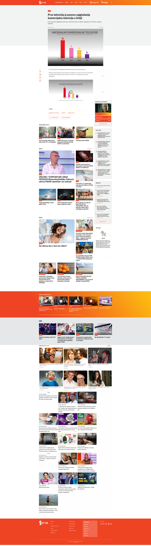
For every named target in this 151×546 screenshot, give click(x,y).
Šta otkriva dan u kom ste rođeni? (53, 246)
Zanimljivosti (79, 253)
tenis (41, 334)
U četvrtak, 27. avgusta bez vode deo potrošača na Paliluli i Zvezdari (84, 185)
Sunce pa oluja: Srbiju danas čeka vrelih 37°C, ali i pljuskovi (47, 141)
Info (49, 10)
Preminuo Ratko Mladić (82, 140)
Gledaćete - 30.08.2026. (59, 308)
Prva (51, 523)
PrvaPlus (86, 524)
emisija (66, 2)
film (71, 2)
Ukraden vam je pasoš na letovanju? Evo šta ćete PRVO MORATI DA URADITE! (84, 166)
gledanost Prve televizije (54, 112)
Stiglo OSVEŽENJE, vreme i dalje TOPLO (46, 203)
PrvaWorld (86, 528)
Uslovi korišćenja (72, 523)
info (96, 334)
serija (76, 2)
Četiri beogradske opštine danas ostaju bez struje (64, 203)
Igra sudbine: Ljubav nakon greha (60, 306)
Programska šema (59, 2)
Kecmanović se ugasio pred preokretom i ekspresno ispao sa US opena (84, 339)
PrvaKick (86, 531)
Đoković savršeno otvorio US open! (47, 338)
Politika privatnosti (72, 530)
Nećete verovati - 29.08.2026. (90, 307)
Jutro (41, 305)
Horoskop (98, 227)
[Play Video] (70, 92)
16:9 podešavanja (54, 530)
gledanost (64, 112)
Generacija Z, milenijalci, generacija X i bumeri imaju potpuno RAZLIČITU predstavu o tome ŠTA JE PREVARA (46, 279)
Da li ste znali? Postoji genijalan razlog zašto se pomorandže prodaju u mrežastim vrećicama (64, 279)
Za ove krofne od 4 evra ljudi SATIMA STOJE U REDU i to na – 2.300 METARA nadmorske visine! (84, 258)
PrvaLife (86, 533)
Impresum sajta (72, 521)
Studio (52, 528)
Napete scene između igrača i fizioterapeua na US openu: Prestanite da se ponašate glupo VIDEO (66, 340)
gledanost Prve (71, 112)
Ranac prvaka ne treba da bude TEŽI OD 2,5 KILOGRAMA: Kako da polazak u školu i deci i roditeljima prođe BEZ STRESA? (83, 206)
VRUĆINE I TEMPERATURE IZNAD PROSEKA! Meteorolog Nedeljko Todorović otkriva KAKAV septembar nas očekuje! (56, 179)
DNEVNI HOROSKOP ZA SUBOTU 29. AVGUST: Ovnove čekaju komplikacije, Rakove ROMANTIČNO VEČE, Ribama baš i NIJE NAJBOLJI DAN (104, 135)
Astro (41, 243)
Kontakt (52, 521)
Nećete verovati (88, 305)
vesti (85, 2)
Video (80, 2)
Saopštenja (71, 528)
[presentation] (110, 236)
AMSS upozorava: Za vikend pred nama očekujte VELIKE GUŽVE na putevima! (65, 142)
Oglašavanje (53, 532)
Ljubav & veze (79, 230)
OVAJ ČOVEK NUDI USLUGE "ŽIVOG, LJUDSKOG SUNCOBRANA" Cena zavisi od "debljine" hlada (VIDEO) (84, 279)
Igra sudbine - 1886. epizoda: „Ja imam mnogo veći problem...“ (75, 310)
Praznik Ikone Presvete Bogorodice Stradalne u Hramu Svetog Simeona (45, 309)
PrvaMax (86, 526)
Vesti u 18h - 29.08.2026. (104, 307)
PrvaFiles (86, 535)
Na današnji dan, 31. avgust (102, 337)
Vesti (101, 305)
